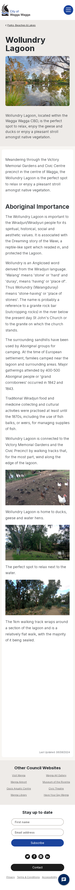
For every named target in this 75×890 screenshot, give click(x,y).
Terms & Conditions (28, 877)
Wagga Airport (19, 781)
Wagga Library (19, 794)
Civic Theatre (56, 788)
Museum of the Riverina (56, 781)
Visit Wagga (18, 775)
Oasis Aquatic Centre (19, 788)
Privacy (10, 877)
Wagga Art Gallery (56, 775)
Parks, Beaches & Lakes (21, 25)
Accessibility (49, 877)
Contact (37, 867)
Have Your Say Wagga (56, 794)
